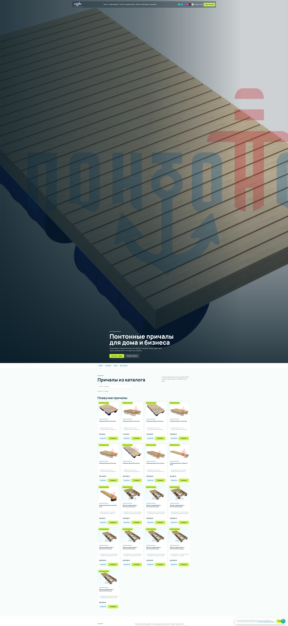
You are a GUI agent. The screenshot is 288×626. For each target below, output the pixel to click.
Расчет (116, 365)
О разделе (108, 365)
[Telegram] (182, 4)
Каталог (106, 4)
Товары (101, 365)
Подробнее (103, 438)
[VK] (184, 4)
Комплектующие (145, 4)
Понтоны (122, 4)
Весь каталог (124, 365)
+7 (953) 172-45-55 (198, 4)
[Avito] (193, 4)
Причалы (138, 4)
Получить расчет (209, 4)
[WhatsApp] (179, 4)
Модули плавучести (114, 4)
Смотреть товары (116, 356)
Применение (153, 4)
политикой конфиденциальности (265, 621)
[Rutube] (190, 4)
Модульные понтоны (130, 4)
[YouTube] (187, 4)
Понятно (280, 621)
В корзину (113, 438)
